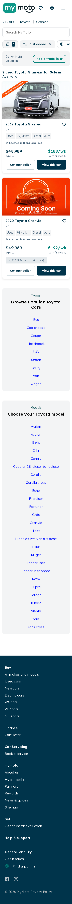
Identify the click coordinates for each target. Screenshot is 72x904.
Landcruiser (36, 563)
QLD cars (12, 716)
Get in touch (14, 859)
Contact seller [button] (20, 165)
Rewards (12, 793)
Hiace (36, 531)
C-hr (36, 450)
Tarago (36, 595)
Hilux (36, 547)
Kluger (36, 555)
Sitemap (11, 807)
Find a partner (25, 866)
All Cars (8, 22)
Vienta (36, 611)
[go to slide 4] (40, 116)
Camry (36, 459)
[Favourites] (40, 8)
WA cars (11, 702)
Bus (36, 320)
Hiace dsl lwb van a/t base (36, 539)
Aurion (36, 426)
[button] (10, 44)
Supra (36, 587)
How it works (15, 779)
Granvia (36, 523)
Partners (11, 786)
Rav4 (36, 579)
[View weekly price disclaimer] (65, 156)
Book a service (16, 754)
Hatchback (36, 344)
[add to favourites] (64, 124)
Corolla (36, 475)
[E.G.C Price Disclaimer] (13, 156)
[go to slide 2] (32, 116)
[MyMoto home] (19, 8)
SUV (36, 352)
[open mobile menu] (63, 8)
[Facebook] (7, 879)
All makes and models (22, 674)
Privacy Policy (41, 892)
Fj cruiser (36, 499)
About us (12, 772)
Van (36, 376)
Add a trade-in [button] (48, 59)
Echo (36, 491)
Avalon (36, 434)
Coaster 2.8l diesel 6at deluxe (36, 467)
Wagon (35, 384)
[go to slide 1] (29, 116)
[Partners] (52, 8)
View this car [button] (51, 165)
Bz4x (36, 442)
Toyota (25, 22)
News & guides (16, 800)
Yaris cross (36, 627)
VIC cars (11, 709)
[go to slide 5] (43, 116)
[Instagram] (16, 879)
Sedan (36, 360)
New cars (12, 688)
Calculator (13, 735)
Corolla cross (36, 483)
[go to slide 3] (36, 116)
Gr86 (36, 515)
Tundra (36, 603)
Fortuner (36, 507)
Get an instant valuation (23, 826)
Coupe (36, 336)
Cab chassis (36, 328)
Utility (36, 368)
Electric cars (14, 695)
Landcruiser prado (36, 571)
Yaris (36, 619)
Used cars (13, 681)
